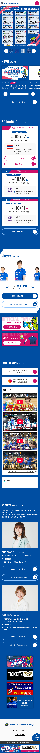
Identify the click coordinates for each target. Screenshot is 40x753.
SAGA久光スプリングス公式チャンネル (21, 472)
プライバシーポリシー (20, 731)
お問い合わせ (20, 735)
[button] (6, 51)
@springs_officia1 (10, 485)
